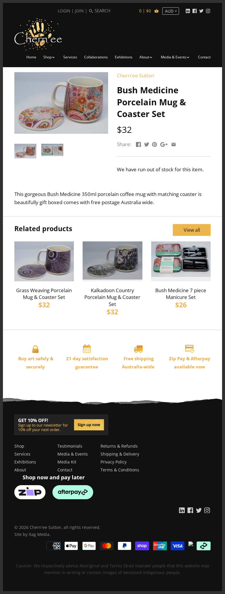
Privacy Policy (113, 462)
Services (22, 454)
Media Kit (66, 462)
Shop (19, 446)
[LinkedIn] (188, 10)
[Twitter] (201, 10)
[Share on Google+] (164, 143)
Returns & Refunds (119, 446)
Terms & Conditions (119, 470)
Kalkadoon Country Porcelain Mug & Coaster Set (112, 297)
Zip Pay (177, 358)
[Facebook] (194, 10)
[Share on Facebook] (138, 143)
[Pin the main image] (154, 143)
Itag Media (39, 534)
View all (192, 230)
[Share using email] (173, 143)
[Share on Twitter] (146, 143)
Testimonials (69, 446)
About (20, 470)
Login (64, 10)
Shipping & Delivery (119, 454)
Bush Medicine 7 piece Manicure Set (180, 294)
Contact (64, 470)
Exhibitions (25, 462)
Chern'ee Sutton (135, 75)
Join (79, 10)
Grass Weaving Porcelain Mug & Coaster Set (44, 294)
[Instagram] (208, 10)
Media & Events (72, 454)
